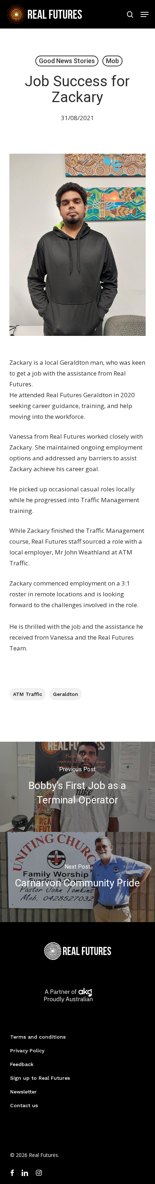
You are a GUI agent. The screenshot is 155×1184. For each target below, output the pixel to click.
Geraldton (65, 694)
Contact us (24, 1105)
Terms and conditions (38, 1037)
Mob (112, 61)
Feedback (22, 1064)
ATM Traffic (27, 694)
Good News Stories (67, 61)
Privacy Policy (27, 1050)
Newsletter (23, 1092)
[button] (145, 14)
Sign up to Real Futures (40, 1078)
